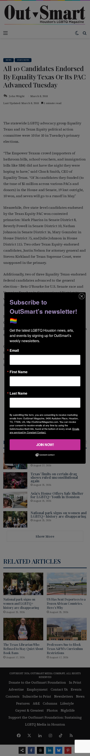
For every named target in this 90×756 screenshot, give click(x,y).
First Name (19, 372)
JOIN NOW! (45, 444)
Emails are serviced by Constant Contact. (44, 430)
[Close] (81, 296)
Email (14, 350)
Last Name (18, 393)
